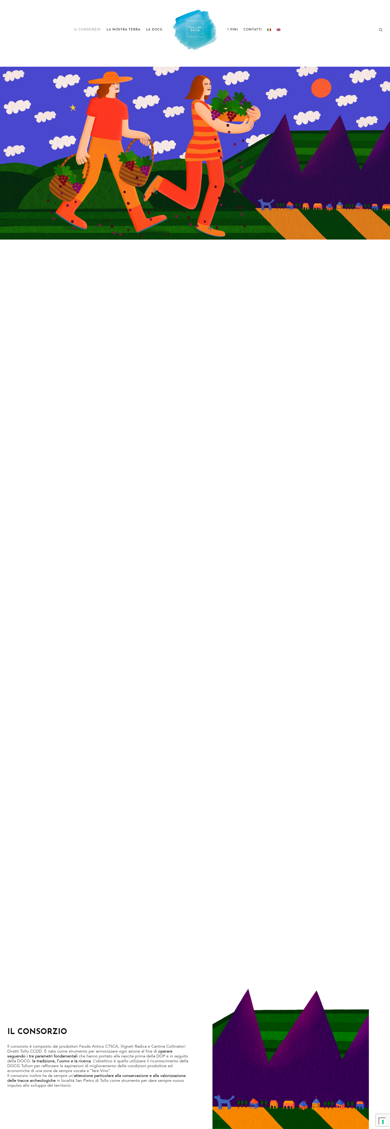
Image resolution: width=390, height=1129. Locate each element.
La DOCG (154, 29)
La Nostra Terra (123, 29)
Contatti (253, 29)
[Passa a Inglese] (278, 29)
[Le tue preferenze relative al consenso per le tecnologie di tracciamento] (383, 1122)
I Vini (233, 29)
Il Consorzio (87, 29)
